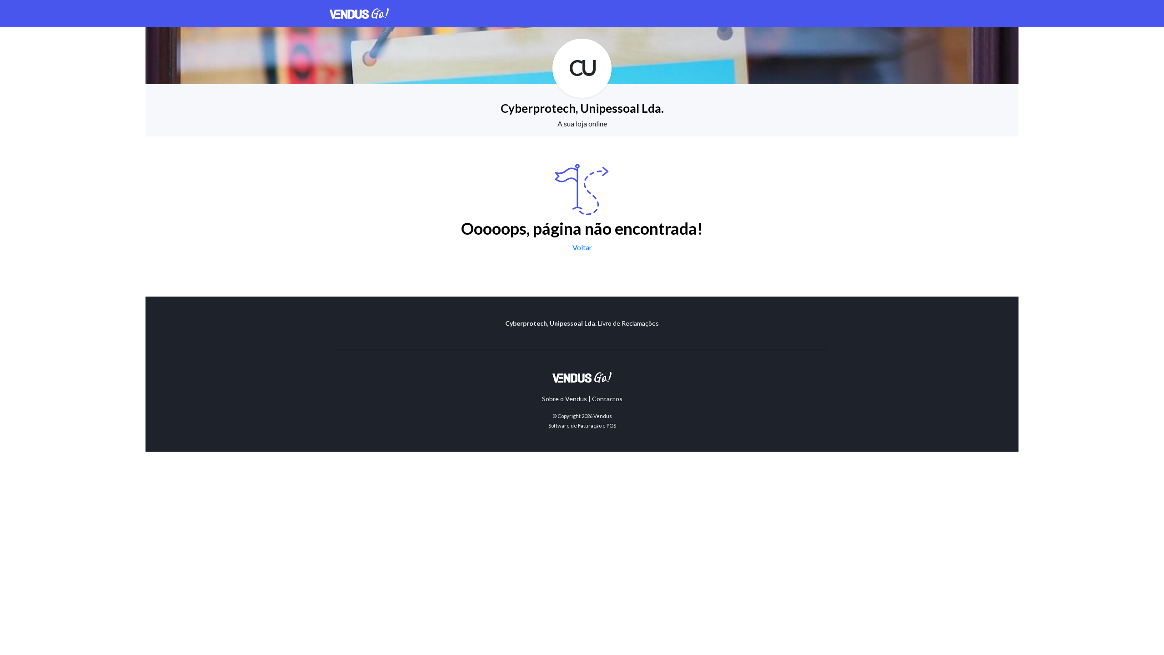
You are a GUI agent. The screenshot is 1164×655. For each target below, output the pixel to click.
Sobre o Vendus (564, 399)
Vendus (602, 416)
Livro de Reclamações (628, 323)
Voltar (582, 247)
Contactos (607, 399)
